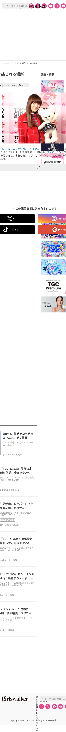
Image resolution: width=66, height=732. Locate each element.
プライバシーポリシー (37, 712)
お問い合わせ (37, 705)
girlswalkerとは (37, 701)
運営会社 (37, 697)
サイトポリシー (37, 709)
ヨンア (24, 85)
